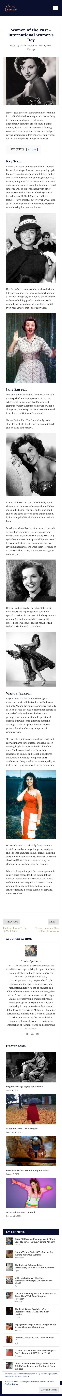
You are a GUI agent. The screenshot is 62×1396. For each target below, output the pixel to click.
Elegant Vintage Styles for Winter (24, 1086)
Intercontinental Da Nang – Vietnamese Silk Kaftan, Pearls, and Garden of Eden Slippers (35, 1366)
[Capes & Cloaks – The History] (31, 1109)
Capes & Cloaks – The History (22, 1128)
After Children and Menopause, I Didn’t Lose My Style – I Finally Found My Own (35, 1240)
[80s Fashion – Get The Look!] (31, 1193)
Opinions (18, 1356)
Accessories (19, 1257)
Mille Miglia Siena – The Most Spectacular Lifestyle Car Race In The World (33, 1281)
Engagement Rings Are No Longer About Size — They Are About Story (35, 1326)
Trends (17, 1244)
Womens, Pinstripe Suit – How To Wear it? (34, 1339)
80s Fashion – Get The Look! (21, 1212)
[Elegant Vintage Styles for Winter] (31, 1067)
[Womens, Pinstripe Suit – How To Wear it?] (9, 1339)
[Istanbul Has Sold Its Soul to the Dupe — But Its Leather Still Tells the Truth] (9, 1352)
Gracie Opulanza (28, 45)
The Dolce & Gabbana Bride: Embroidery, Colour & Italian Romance (34, 1266)
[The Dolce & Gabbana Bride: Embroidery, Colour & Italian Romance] (9, 1267)
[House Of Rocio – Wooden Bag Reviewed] (31, 1151)
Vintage (31, 49)
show (32, 149)
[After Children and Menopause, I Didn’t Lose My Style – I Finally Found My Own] (9, 1241)
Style (17, 1270)
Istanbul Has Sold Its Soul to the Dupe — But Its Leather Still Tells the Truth (35, 1351)
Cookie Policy (11, 1384)
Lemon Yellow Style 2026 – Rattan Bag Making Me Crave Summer (34, 1253)
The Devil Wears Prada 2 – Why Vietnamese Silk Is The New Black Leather (32, 1312)
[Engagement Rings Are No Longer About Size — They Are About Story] (9, 1326)
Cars (16, 1286)
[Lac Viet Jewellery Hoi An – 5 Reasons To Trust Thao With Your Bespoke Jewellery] (9, 1295)
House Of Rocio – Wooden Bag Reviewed (27, 1170)
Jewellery (18, 1301)
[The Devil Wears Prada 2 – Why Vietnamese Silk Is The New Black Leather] (9, 1311)
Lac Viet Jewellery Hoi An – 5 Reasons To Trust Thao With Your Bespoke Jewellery (35, 1296)
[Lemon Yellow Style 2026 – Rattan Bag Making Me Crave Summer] (9, 1254)
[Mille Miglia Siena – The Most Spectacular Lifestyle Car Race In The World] (9, 1280)
